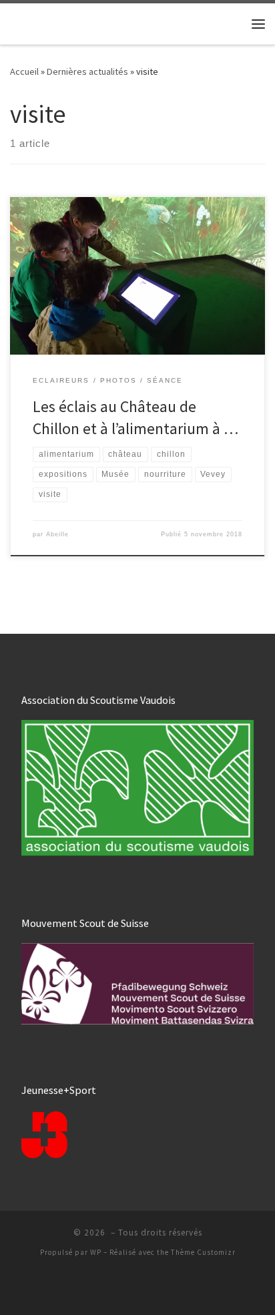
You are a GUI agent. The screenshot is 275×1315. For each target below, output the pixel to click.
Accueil (24, 71)
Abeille (57, 534)
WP (95, 1252)
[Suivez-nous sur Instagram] (126, 1288)
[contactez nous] (148, 1288)
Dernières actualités (87, 71)
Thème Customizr (203, 1252)
